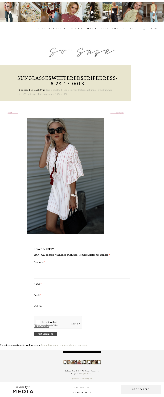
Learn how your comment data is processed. (64, 345)
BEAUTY (92, 29)
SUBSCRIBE (119, 29)
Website (38, 306)
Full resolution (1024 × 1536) (53, 94)
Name (38, 284)
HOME (41, 29)
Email (37, 295)
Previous (117, 113)
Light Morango (87, 374)
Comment (39, 262)
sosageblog (10, 4)
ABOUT (134, 29)
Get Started (141, 389)
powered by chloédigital (82, 378)
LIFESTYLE (76, 29)
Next (13, 113)
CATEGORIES (57, 29)
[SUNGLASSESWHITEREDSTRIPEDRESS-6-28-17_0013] (65, 176)
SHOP (104, 29)
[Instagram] (18, 20)
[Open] (10, 12)
